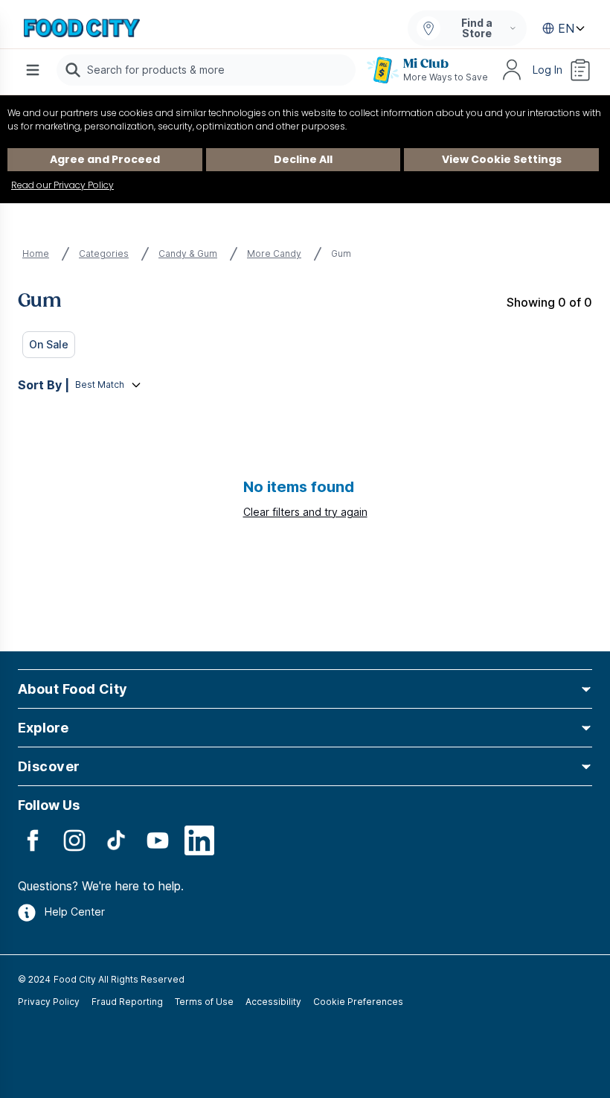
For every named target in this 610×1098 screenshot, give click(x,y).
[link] (82, 28)
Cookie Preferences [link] (358, 1001)
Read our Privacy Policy (62, 185)
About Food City (73, 689)
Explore (43, 727)
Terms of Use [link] (204, 1001)
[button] (305, 689)
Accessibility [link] (273, 1001)
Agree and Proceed (105, 159)
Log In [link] (547, 69)
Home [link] (35, 253)
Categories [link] (104, 253)
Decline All (303, 159)
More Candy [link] (274, 253)
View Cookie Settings (502, 159)
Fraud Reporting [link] (127, 1001)
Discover (49, 766)
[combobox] (206, 70)
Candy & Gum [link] (187, 253)
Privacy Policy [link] (49, 1001)
